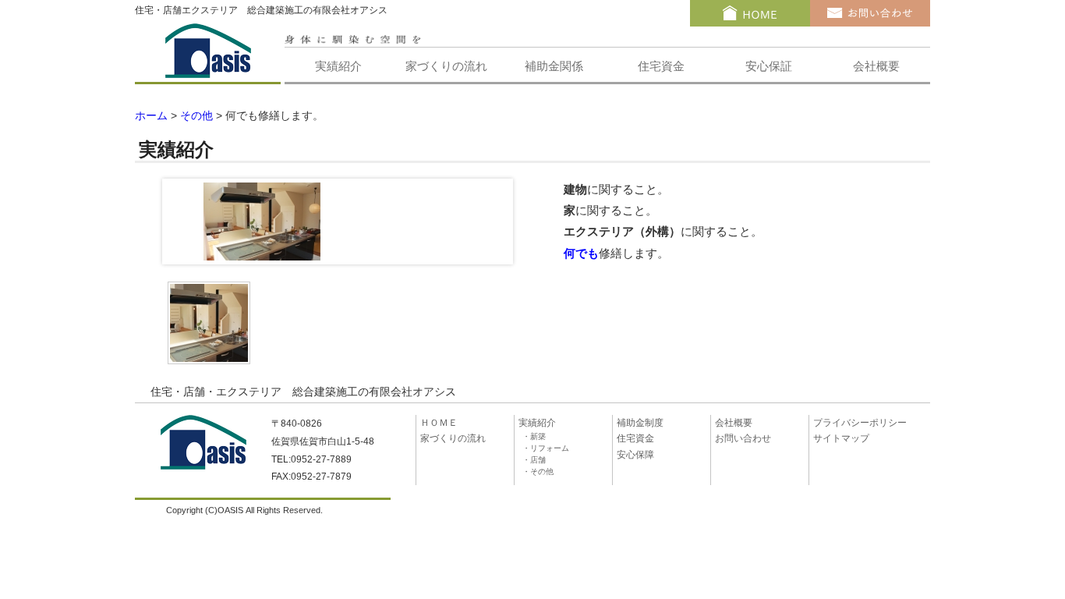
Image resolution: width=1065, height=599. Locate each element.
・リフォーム (545, 448)
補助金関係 (554, 66)
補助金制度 (640, 422)
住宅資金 (661, 66)
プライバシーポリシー (860, 422)
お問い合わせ (743, 438)
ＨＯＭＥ (439, 422)
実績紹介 (338, 66)
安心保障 (635, 454)
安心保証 (768, 66)
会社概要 (876, 66)
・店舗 (534, 459)
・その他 (538, 471)
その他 (196, 116)
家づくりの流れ (446, 66)
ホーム (151, 116)
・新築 (534, 436)
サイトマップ (841, 438)
